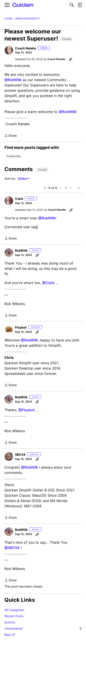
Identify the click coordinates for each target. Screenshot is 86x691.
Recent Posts (13, 616)
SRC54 (20, 454)
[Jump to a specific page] (78, 187)
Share (10, 136)
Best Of (9, 634)
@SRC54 (12, 547)
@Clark (48, 282)
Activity (9, 622)
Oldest (23, 179)
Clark (19, 198)
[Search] (72, 5)
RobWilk (21, 250)
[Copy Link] (70, 59)
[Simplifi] (23, 5)
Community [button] (14, 156)
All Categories (14, 610)
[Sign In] (80, 5)
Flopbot (21, 327)
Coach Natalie (25, 48)
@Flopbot (26, 410)
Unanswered (43, 628)
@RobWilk (13, 80)
